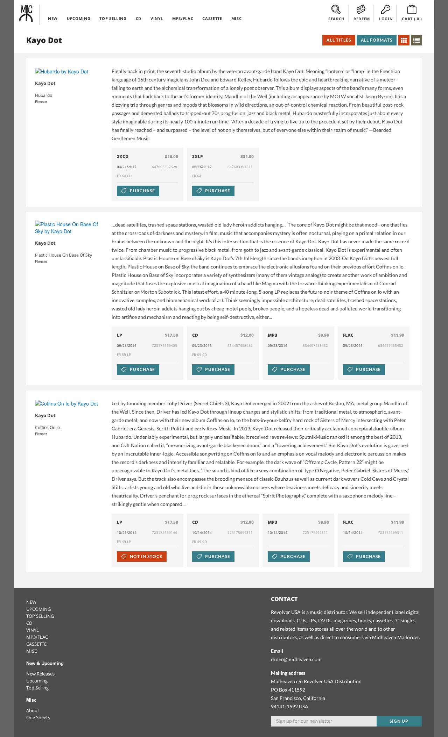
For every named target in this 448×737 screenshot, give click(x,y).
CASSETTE (212, 18)
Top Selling (37, 688)
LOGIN (386, 18)
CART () (412, 18)
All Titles (339, 40)
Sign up (399, 721)
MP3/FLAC (182, 18)
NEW (53, 18)
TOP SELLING (112, 18)
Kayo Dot (45, 83)
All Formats (377, 40)
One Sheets (38, 717)
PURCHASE (142, 190)
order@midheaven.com (296, 659)
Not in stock (145, 556)
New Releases (40, 674)
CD (138, 18)
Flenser (41, 101)
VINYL (156, 18)
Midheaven (26, 13)
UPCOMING (78, 18)
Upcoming (37, 681)
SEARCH (336, 18)
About (32, 710)
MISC (236, 18)
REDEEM (362, 18)
